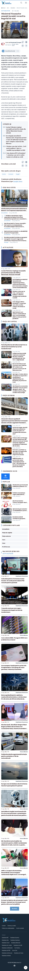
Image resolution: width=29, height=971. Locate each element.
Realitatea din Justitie (7, 945)
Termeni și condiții (11, 925)
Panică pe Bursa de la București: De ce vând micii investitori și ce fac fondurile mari (14, 347)
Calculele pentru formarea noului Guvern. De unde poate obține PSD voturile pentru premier (12, 581)
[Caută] (21, 3)
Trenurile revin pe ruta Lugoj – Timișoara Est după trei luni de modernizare (11, 610)
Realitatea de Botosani (7, 953)
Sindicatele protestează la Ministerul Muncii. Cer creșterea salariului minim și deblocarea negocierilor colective (14, 210)
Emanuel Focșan (16, 42)
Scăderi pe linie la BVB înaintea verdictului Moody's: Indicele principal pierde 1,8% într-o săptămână (19, 357)
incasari (10, 174)
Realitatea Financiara (22, 576)
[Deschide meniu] (26, 3)
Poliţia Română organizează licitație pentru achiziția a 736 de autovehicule (14, 756)
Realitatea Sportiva (14, 937)
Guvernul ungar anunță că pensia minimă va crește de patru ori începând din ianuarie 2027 (20, 431)
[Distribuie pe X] (26, 45)
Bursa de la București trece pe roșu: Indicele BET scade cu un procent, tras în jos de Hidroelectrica (19, 367)
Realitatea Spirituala (15, 940)
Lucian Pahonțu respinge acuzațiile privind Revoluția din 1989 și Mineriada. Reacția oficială (16, 130)
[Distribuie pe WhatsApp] (22, 45)
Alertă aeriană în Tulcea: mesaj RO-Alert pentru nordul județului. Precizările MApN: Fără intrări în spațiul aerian (15, 226)
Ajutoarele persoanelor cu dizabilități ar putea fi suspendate (15, 232)
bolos (4, 174)
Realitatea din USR (18, 945)
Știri (8, 8)
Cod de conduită (20, 928)
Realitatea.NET (5, 937)
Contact (4, 925)
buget (18, 174)
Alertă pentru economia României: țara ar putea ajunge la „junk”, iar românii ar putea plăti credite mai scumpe (20, 389)
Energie (6, 242)
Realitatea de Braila (6, 955)
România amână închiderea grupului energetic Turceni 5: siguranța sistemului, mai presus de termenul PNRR (15, 240)
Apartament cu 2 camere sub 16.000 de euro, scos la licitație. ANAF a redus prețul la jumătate (19, 315)
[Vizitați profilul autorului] (3, 43)
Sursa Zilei (14, 950)
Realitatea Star (5, 940)
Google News (17, 181)
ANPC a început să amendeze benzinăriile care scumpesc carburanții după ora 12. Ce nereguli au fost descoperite (13, 873)
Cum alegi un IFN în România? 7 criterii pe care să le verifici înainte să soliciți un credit (16, 155)
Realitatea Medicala (15, 942)
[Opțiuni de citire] (25, 967)
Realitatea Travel (5, 942)
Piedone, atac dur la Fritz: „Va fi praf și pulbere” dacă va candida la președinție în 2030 (16, 148)
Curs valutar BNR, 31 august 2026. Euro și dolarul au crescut (14, 639)
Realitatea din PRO (6, 950)
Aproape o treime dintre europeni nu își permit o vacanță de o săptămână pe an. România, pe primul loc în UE (20, 378)
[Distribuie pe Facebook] (26, 42)
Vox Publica (17, 948)
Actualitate (13, 8)
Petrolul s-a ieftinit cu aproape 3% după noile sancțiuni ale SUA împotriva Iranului (20, 452)
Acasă (4, 8)
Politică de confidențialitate (8, 928)
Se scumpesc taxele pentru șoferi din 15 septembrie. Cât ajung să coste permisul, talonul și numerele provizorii (13, 668)
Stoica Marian (24, 635)
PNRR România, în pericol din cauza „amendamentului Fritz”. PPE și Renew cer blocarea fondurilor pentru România (20, 462)
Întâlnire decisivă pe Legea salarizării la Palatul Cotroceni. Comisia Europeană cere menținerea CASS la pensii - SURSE (15, 218)
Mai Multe (14, 908)
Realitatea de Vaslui (18, 953)
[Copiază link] (22, 42)
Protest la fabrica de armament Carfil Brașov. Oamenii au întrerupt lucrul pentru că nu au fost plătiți (14, 902)
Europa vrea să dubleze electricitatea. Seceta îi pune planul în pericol (14, 785)
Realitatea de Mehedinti (7, 948)
